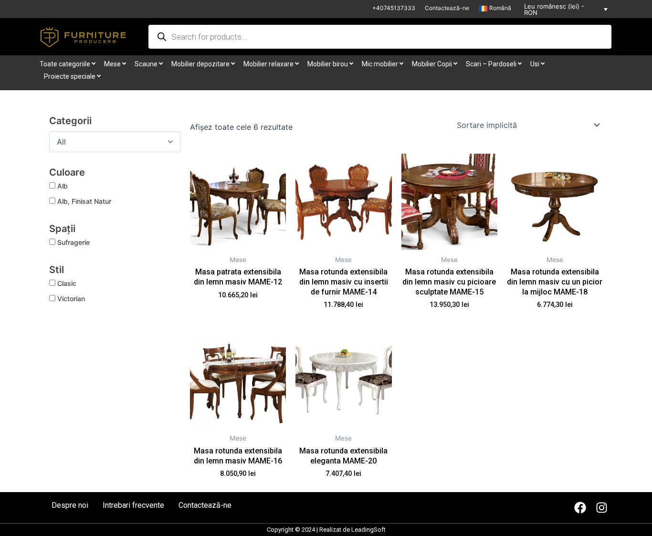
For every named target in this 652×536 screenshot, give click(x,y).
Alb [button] (62, 186)
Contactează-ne (447, 7)
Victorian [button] (71, 298)
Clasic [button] (66, 283)
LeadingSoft (368, 529)
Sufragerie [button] (73, 242)
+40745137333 (393, 7)
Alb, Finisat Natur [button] (84, 201)
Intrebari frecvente (133, 505)
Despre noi (70, 505)
